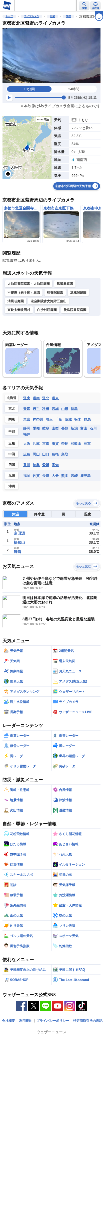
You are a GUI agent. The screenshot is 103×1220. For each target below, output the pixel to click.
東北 (11, 408)
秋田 (45, 408)
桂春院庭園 (55, 292)
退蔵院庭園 (78, 292)
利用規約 (25, 1021)
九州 (11, 475)
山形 (64, 408)
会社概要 (8, 1021)
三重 (87, 443)
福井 (26, 434)
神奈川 (38, 419)
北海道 (11, 398)
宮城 (55, 408)
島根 (55, 454)
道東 (55, 398)
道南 (36, 398)
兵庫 (36, 443)
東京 (26, 419)
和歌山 (76, 443)
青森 (26, 408)
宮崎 (74, 475)
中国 (11, 454)
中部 (11, 431)
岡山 (36, 454)
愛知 (36, 428)
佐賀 (36, 475)
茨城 (68, 419)
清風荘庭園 (16, 301)
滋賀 (55, 443)
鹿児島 (85, 475)
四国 (11, 465)
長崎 (45, 475)
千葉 (58, 419)
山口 (45, 454)
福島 (74, 408)
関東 (11, 419)
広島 (26, 454)
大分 (55, 475)
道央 (26, 398)
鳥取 (64, 454)
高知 (55, 465)
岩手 (36, 408)
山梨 (55, 428)
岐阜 (45, 428)
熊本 (64, 475)
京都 (68, 16)
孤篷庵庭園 (65, 284)
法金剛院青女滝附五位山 (48, 301)
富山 (83, 428)
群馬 (87, 419)
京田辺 (19, 533)
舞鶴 (17, 551)
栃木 (77, 419)
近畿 (52, 16)
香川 (26, 465)
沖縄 (11, 486)
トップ (9, 16)
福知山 (19, 542)
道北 (45, 398)
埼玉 (49, 419)
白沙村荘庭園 (47, 310)
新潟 (74, 428)
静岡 (26, 428)
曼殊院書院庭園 (75, 310)
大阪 (26, 443)
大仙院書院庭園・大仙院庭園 (29, 284)
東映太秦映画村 (19, 310)
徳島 (36, 465)
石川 (93, 428)
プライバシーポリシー (52, 1021)
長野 (64, 428)
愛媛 (45, 465)
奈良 (64, 443)
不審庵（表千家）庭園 (24, 292)
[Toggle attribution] (8, 174)
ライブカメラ (31, 16)
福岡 (26, 475)
